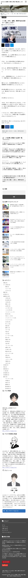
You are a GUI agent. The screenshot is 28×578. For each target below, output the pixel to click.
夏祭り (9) (7, 327)
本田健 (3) (7, 380)
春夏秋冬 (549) (6, 296)
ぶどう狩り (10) (8, 308)
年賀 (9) (7, 331)
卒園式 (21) (7, 361)
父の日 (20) (7, 321)
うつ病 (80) (5, 370)
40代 (4, 131)
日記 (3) (5, 366)
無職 (7, 131)
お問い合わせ (5, 528)
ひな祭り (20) (8, 349)
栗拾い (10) (7, 304)
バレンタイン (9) (9, 345)
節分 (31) (7, 337)
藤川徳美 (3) (8, 386)
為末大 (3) (7, 382)
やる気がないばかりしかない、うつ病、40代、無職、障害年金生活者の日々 (14, 176)
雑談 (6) (7, 286)
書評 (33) (5, 376)
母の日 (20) (7, 313)
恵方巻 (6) (7, 341)
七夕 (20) (7, 333)
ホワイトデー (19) (9, 353)
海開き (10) (7, 339)
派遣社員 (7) (6, 368)
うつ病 (9, 131)
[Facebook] (7, 45)
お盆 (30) (7, 343)
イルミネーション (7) (9, 311)
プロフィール (5, 526)
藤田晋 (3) (7, 384)
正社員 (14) (5, 364)
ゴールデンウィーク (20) (10, 317)
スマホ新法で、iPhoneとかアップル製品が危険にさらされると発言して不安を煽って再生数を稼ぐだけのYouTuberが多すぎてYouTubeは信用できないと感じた (13, 150)
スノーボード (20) (9, 335)
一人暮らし (15, 131)
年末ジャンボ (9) (9, 315)
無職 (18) (5, 282)
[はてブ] (12, 45)
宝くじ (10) (7, 323)
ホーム (3, 525)
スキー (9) (7, 329)
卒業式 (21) (7, 357)
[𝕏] (3, 45)
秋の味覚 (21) (8, 300)
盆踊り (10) (7, 347)
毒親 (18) (5, 292)
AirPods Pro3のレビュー (7, 551)
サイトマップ (5, 530)
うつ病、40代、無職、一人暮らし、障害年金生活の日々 (13, 180)
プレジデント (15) (9, 378)
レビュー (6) (8, 288)
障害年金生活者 (21, 131)
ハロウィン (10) (8, 359)
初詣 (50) (7, 325)
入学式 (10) (7, 298)
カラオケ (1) (8, 290)
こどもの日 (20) (8, 310)
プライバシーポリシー (7, 532)
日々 (12, 131)
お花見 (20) (7, 306)
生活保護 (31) (6, 374)
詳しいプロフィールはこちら (10, 430)
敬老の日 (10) (8, 351)
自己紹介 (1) (6, 294)
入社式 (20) (7, 302)
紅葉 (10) (7, 355)
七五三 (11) (7, 363)
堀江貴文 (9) (8, 388)
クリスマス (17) (8, 319)
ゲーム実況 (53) (6, 284)
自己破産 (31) (6, 372)
